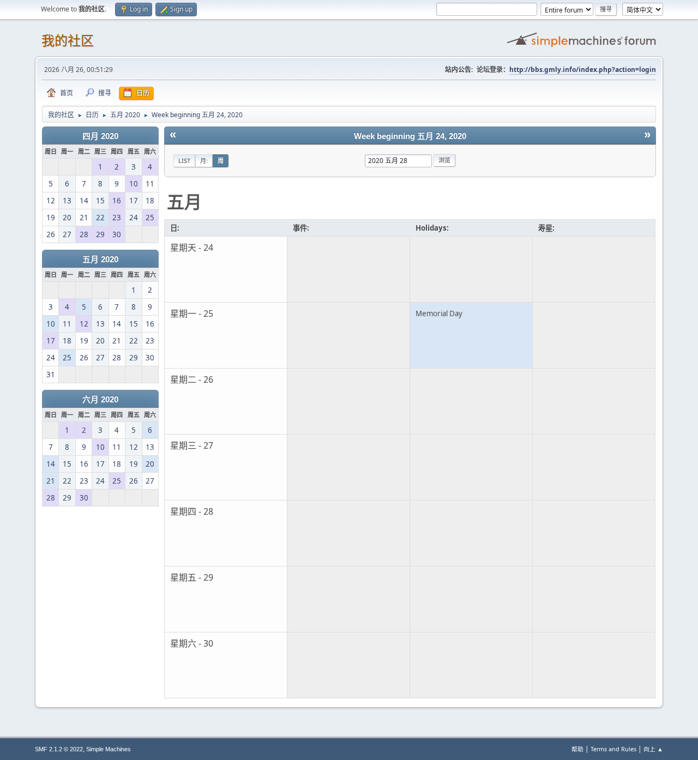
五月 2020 (100, 259)
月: (204, 160)
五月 (184, 201)
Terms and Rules (613, 749)
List (184, 160)
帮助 (577, 749)
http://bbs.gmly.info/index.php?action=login (582, 69)
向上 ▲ (653, 749)
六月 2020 (100, 399)
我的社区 (67, 40)
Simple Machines (108, 749)
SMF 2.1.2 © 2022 (59, 749)
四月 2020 (100, 136)
